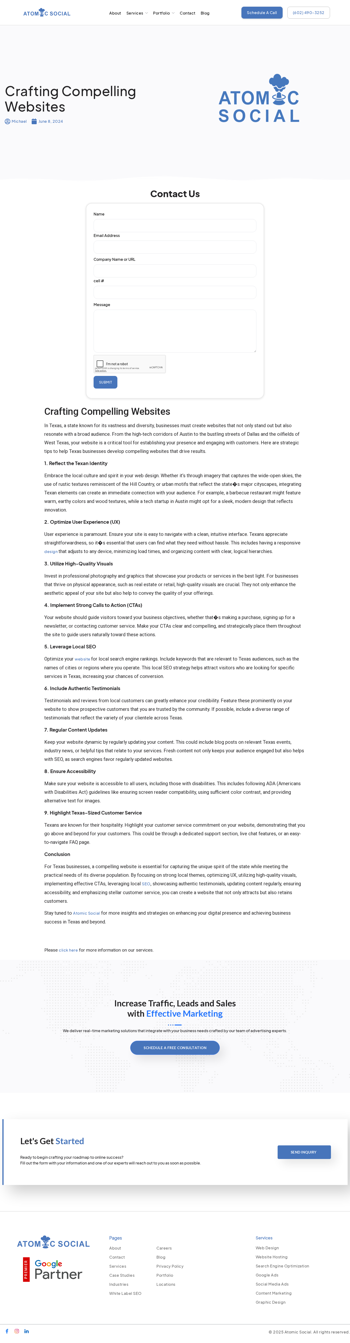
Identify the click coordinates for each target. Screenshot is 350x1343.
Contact (187, 12)
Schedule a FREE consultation (175, 1048)
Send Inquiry (304, 1152)
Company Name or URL (114, 259)
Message (102, 304)
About (115, 12)
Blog (205, 12)
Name (99, 213)
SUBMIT (105, 382)
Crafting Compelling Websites (70, 98)
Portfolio (161, 12)
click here (68, 950)
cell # (99, 280)
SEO (146, 883)
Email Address (107, 235)
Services (134, 12)
